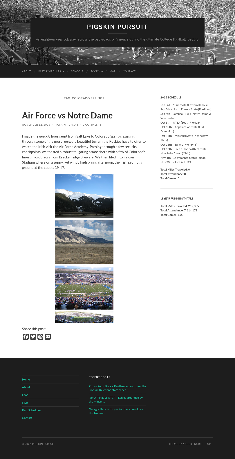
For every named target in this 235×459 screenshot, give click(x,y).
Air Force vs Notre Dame (67, 115)
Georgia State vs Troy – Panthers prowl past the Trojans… (116, 411)
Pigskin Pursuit (117, 26)
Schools (77, 71)
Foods (95, 71)
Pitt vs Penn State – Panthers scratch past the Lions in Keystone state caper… (117, 388)
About (26, 71)
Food (25, 394)
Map (113, 71)
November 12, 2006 (36, 124)
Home (26, 379)
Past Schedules (49, 71)
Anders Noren (193, 443)
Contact (129, 71)
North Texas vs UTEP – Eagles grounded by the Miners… (116, 399)
